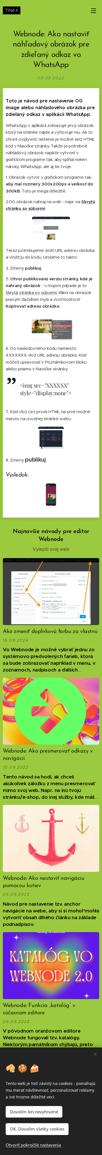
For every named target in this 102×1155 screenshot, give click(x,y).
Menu (93, 10)
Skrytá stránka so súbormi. (31, 292)
